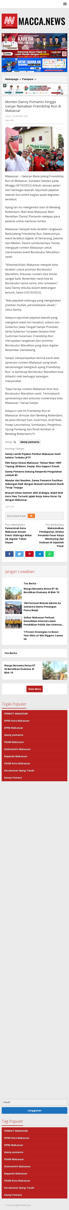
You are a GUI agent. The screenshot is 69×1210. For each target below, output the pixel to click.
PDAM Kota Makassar (17, 763)
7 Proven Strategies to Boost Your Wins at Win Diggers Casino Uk (43, 635)
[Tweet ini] (19, 554)
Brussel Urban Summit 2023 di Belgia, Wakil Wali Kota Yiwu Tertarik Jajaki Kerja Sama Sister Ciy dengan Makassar (34, 496)
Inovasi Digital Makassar (18, 1205)
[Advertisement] (34, 939)
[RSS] (31, 516)
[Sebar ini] (9, 554)
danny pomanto (29, 441)
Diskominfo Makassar (17, 749)
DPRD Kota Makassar (16, 720)
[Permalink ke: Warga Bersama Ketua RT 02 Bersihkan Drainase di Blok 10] (13, 593)
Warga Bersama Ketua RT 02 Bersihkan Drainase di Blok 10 (20, 669)
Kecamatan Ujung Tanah (19, 770)
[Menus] (65, 4)
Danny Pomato (13, 777)
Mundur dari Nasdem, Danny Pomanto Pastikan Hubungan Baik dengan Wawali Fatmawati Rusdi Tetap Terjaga (34, 484)
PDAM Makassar (14, 742)
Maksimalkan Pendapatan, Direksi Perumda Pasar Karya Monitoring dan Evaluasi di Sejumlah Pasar (51, 535)
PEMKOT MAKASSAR (16, 713)
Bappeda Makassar (15, 756)
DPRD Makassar (13, 727)
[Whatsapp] (49, 554)
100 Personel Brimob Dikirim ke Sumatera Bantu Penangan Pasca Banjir (42, 606)
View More (34, 689)
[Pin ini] (29, 554)
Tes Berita (30, 583)
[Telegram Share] (39, 554)
